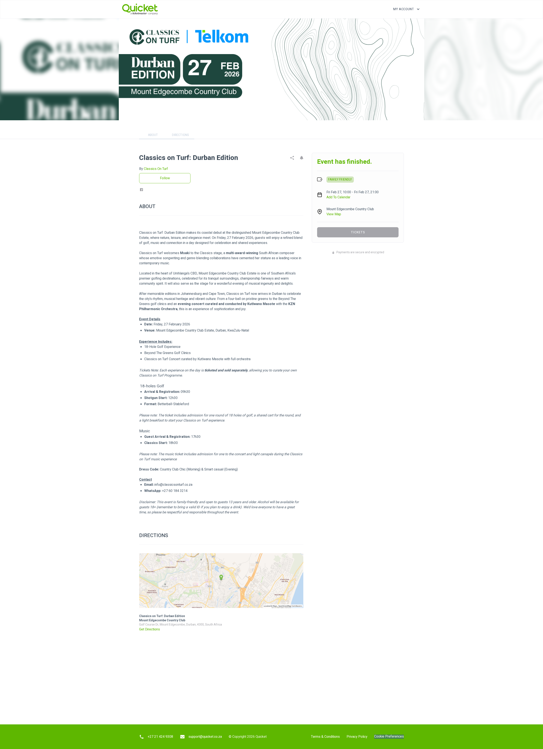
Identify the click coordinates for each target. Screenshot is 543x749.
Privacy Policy (357, 736)
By (153, 168)
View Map (333, 214)
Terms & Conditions (325, 736)
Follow (165, 178)
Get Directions (149, 629)
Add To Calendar (338, 197)
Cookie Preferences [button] (389, 737)
